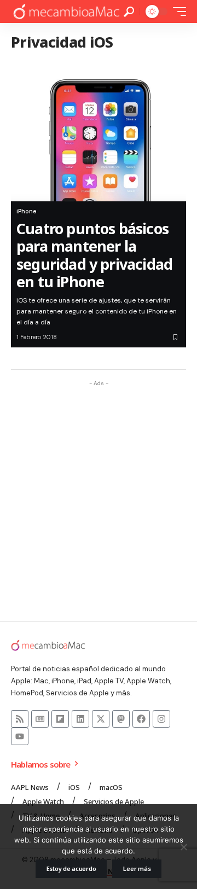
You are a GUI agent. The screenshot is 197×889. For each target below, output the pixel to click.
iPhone (26, 211)
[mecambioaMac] (66, 11)
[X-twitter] (100, 719)
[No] (183, 846)
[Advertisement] (98, 490)
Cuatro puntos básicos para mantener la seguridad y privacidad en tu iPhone (94, 255)
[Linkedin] (80, 719)
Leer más (136, 868)
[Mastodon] (121, 719)
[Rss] (19, 719)
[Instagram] (161, 719)
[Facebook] (141, 719)
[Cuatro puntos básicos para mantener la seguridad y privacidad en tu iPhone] (98, 131)
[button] (129, 12)
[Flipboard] (60, 719)
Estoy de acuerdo (71, 868)
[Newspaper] (40, 719)
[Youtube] (19, 736)
